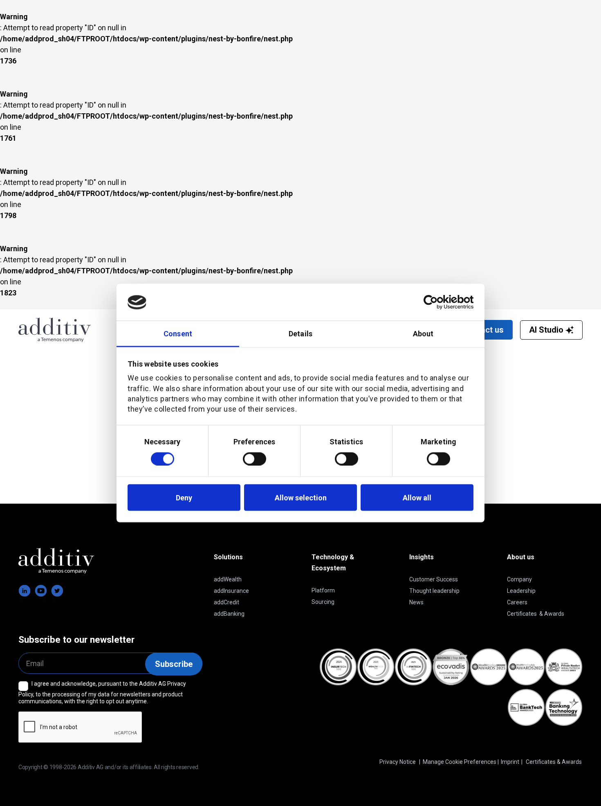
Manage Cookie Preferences (459, 762)
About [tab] (423, 333)
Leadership (521, 591)
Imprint (510, 762)
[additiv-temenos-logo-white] (56, 561)
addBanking (229, 613)
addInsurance (231, 591)
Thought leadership (434, 591)
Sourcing (323, 602)
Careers (517, 602)
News (416, 602)
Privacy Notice (397, 762)
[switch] (254, 458)
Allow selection (301, 497)
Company (519, 579)
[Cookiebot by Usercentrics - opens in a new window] (437, 302)
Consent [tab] (178, 333)
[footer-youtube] (41, 591)
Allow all (417, 497)
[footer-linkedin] (24, 591)
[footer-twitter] (57, 591)
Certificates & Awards (535, 613)
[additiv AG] (79, 329)
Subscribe (174, 664)
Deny (184, 497)
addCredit (226, 602)
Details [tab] (300, 333)
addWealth (228, 579)
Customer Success (433, 579)
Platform (323, 590)
